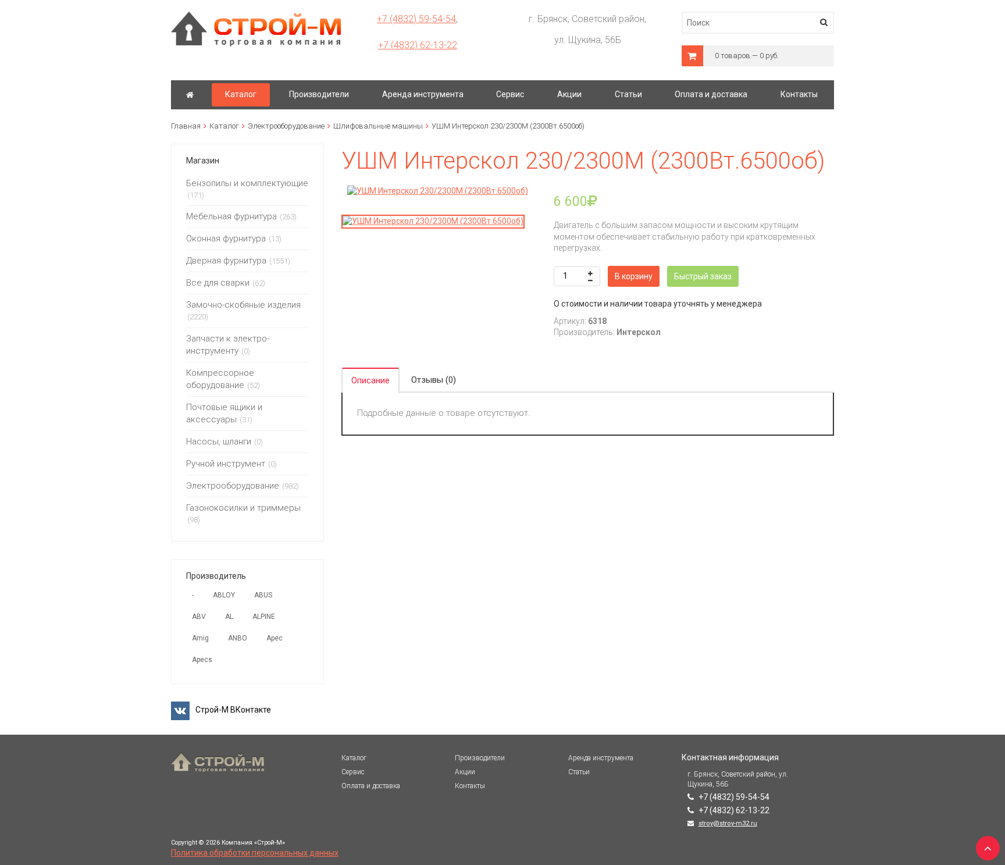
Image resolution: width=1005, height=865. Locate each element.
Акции (465, 772)
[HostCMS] (256, 17)
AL (229, 617)
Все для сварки (218, 282)
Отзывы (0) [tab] (433, 380)
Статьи (579, 772)
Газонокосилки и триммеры (243, 508)
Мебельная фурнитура (231, 216)
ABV (199, 617)
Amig (200, 638)
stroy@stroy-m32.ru (727, 823)
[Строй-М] (190, 94)
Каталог (224, 126)
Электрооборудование (286, 126)
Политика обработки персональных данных (254, 852)
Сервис (353, 772)
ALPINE (263, 617)
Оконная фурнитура (226, 238)
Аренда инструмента (600, 758)
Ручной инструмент (225, 463)
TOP (984, 844)
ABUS (263, 595)
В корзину (634, 276)
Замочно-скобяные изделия (243, 305)
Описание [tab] (370, 380)
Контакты (470, 786)
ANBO (237, 638)
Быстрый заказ (703, 276)
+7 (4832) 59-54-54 (416, 18)
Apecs (202, 660)
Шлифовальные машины (378, 126)
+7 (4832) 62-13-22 (417, 45)
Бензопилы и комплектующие (247, 183)
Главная (186, 126)
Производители (480, 758)
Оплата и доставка (370, 786)
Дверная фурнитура (226, 260)
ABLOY (224, 595)
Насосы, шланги (218, 441)
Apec (274, 638)
